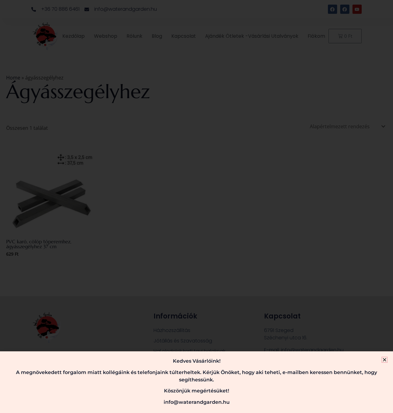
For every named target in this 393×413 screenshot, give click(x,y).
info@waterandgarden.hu (197, 402)
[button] (384, 359)
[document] (196, 206)
